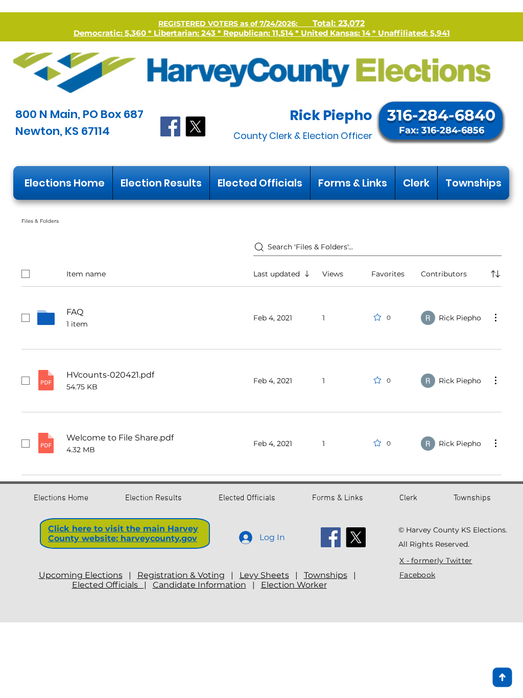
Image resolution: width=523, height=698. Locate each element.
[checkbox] (25, 274)
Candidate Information (199, 585)
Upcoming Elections (81, 575)
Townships (325, 575)
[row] (261, 272)
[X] (195, 126)
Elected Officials (108, 585)
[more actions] (495, 317)
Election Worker (294, 585)
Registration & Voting (181, 575)
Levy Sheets (264, 575)
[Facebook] (170, 126)
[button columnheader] (495, 274)
